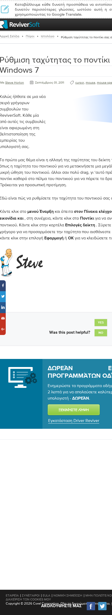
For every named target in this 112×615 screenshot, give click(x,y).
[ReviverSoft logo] (20, 24)
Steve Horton (14, 82)
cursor (79, 82)
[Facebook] (91, 609)
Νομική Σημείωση (67, 595)
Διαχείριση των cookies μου (28, 599)
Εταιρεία (12, 595)
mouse (90, 82)
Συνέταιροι (31, 595)
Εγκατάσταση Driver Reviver (73, 420)
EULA (46, 595)
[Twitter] (102, 609)
